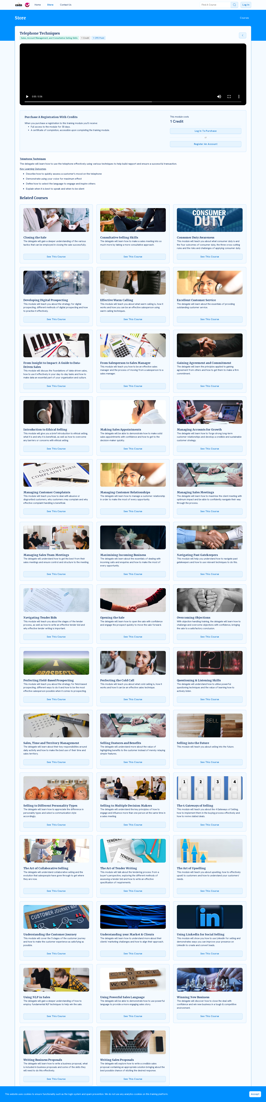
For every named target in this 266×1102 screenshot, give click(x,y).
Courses (244, 17)
